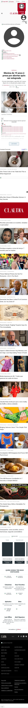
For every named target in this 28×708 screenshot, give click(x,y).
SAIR (22, 13)
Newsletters (12, 58)
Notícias (14, 70)
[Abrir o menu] (2, 13)
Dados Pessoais (15, 56)
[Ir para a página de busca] (26, 23)
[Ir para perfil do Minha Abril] (14, 51)
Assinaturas (12, 53)
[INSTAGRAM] (20, 636)
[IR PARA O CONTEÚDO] (15, 636)
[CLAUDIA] (14, 14)
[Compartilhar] (4, 124)
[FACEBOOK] (18, 636)
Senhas (10, 57)
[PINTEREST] (26, 636)
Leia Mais (14, 143)
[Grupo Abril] (4, 1)
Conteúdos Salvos (15, 54)
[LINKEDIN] (23, 636)
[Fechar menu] (11, 24)
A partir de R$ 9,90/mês (8, 562)
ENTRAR (21, 11)
